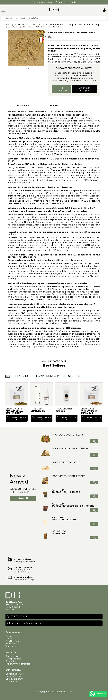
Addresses (10, 643)
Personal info (12, 636)
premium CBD (79, 232)
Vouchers (10, 646)
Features (54, 105)
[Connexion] (104, 10)
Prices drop (11, 656)
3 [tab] (28, 68)
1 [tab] (23, 67)
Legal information (14, 676)
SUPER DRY (58, 533)
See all (23, 498)
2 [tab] (25, 68)
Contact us (11, 681)
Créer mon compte (84, 89)
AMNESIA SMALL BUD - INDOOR (14, 412)
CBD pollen (55, 158)
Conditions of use (14, 673)
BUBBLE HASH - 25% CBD (66, 492)
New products (13, 658)
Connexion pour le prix (16, 418)
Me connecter (61, 89)
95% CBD (60, 411)
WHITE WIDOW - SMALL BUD (89, 412)
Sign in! (73, 2)
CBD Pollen (49, 111)
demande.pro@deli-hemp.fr (26, 623)
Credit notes (12, 641)
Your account (13, 632)
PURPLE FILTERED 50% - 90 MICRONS (73, 505)
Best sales (10, 661)
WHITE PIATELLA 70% (64, 519)
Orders (9, 638)
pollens (11, 234)
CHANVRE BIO (38, 411)
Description (23, 105)
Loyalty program (14, 678)
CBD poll (39, 304)
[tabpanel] (26, 48)
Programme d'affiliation (18, 663)
